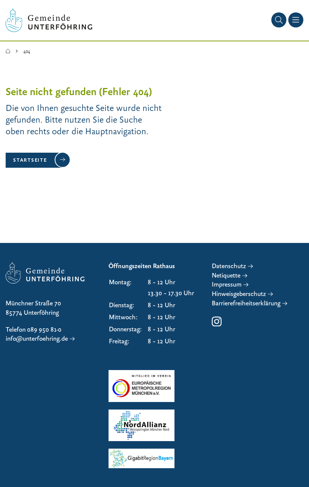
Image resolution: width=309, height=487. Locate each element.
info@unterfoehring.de (37, 339)
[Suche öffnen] (278, 19)
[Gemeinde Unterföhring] (8, 52)
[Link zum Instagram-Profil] (217, 325)
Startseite (30, 160)
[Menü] (295, 19)
